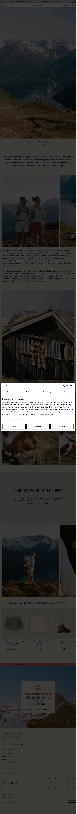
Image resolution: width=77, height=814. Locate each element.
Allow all (62, 426)
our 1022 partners (14, 402)
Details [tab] (28, 392)
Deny (14, 426)
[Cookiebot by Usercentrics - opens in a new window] (65, 386)
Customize (37, 426)
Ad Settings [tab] (47, 392)
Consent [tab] (10, 392)
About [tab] (66, 392)
